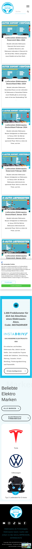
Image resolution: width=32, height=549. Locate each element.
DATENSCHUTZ (16, 538)
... (25, 56)
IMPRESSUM (24, 535)
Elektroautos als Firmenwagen (16, 529)
